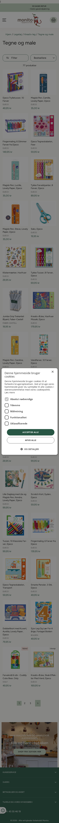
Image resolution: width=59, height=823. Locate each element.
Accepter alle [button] (30, 432)
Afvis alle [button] (30, 440)
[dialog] (29, 411)
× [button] (52, 372)
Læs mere (10, 392)
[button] (29, 449)
